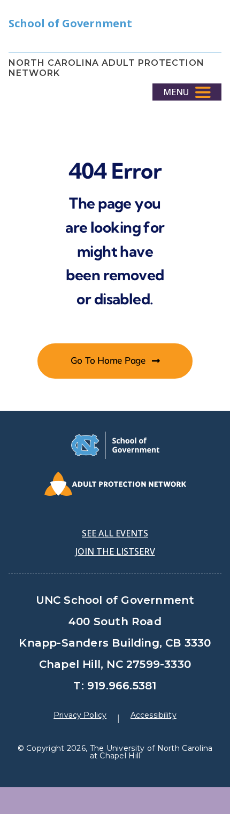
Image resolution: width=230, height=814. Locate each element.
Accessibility (154, 715)
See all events (115, 533)
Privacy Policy (79, 715)
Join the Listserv (115, 551)
